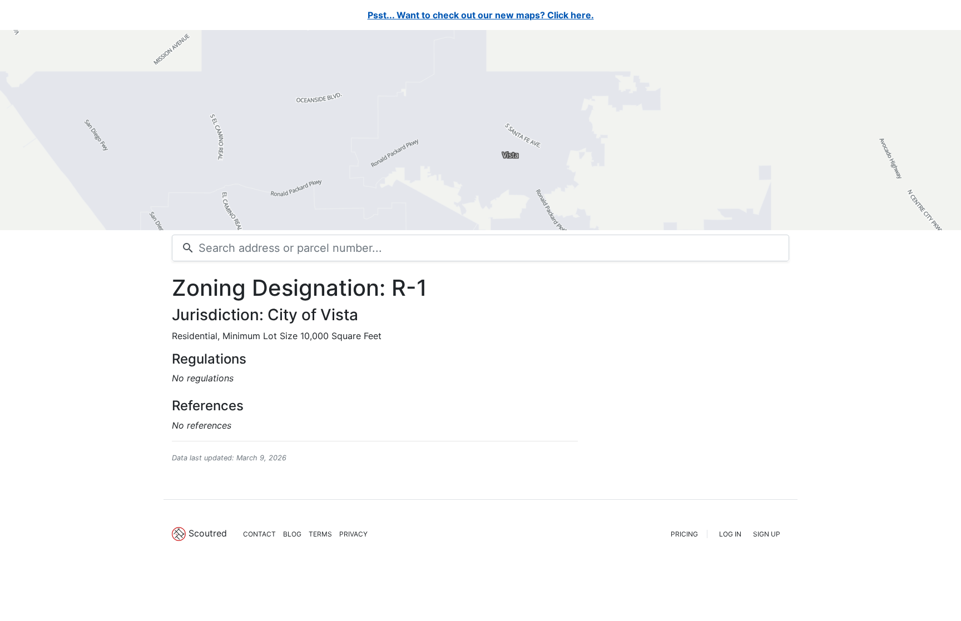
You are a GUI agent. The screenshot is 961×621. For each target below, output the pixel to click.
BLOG (292, 534)
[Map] (480, 130)
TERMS (320, 534)
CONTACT (259, 534)
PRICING (684, 534)
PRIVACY (353, 534)
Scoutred (208, 533)
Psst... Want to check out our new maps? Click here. (481, 15)
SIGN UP (766, 534)
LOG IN (730, 534)
